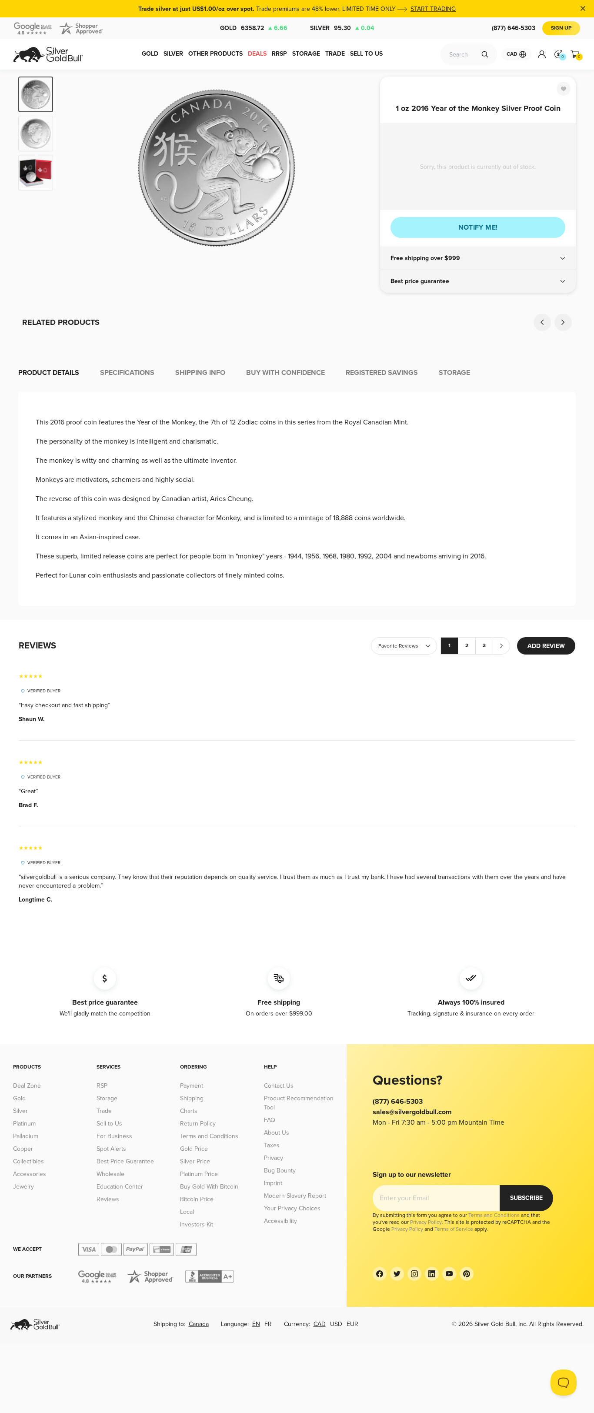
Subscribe (526, 1198)
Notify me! (478, 227)
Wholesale (110, 1174)
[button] (477, 258)
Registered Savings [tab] (382, 372)
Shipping (192, 1098)
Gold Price (194, 1148)
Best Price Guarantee (125, 1161)
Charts (188, 1111)
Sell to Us (109, 1123)
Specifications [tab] (127, 372)
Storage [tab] (454, 372)
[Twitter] (397, 1274)
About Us (276, 1132)
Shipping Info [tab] (200, 372)
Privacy (273, 1158)
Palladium (25, 1136)
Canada (199, 1324)
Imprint (273, 1183)
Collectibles (28, 1161)
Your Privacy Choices (292, 1208)
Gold (253, 28)
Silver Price (195, 1161)
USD (336, 1324)
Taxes (272, 1145)
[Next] (360, 168)
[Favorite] (564, 89)
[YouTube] (449, 1274)
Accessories (29, 1174)
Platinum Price (199, 1174)
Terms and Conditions (209, 1136)
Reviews (108, 1199)
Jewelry (23, 1186)
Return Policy (198, 1123)
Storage (107, 1098)
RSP (102, 1085)
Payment (191, 1085)
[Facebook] (380, 1274)
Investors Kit (196, 1224)
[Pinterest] (467, 1274)
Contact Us (279, 1085)
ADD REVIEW (546, 646)
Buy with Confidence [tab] (285, 372)
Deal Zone (27, 1085)
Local (187, 1212)
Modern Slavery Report (295, 1195)
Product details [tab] (48, 372)
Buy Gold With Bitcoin (209, 1186)
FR (268, 1324)
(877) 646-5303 (513, 28)
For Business (114, 1136)
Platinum (24, 1123)
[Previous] (73, 168)
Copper (23, 1148)
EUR (352, 1324)
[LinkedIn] (432, 1274)
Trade (104, 1111)
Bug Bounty (280, 1170)
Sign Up (561, 28)
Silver (342, 28)
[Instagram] (414, 1274)
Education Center (120, 1186)
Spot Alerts (111, 1148)
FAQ (269, 1120)
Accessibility (280, 1221)
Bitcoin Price (197, 1199)
